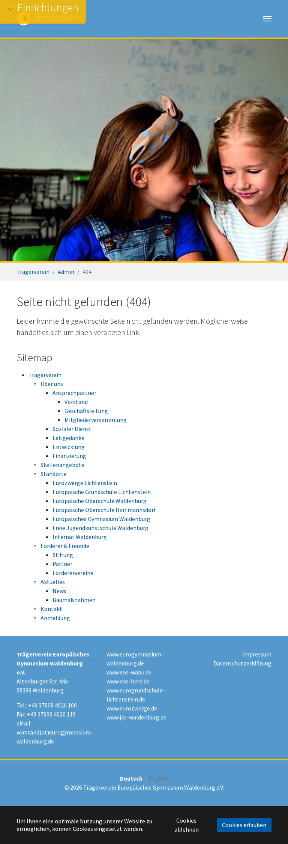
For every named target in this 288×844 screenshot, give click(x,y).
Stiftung (62, 555)
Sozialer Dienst (72, 429)
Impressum (257, 654)
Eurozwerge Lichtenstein (84, 483)
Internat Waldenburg (79, 537)
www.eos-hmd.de (128, 681)
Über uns (51, 383)
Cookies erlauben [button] (244, 825)
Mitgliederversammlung (95, 420)
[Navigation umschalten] (267, 18)
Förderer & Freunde (64, 546)
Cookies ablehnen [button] (186, 825)
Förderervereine (72, 573)
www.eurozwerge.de (131, 708)
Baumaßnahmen (74, 600)
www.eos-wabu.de (129, 672)
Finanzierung (69, 456)
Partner (62, 564)
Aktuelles (52, 582)
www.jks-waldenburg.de (136, 717)
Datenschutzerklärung (242, 663)
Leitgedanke (68, 438)
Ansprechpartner (74, 392)
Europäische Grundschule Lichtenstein (101, 492)
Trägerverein (45, 374)
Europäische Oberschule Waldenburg (99, 501)
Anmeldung (55, 618)
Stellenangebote (62, 465)
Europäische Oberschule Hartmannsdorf (104, 510)
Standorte (53, 474)
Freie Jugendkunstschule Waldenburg (100, 528)
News (59, 591)
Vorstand (76, 401)
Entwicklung (68, 447)
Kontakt (51, 609)
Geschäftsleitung (86, 410)
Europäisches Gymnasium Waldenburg (101, 519)
